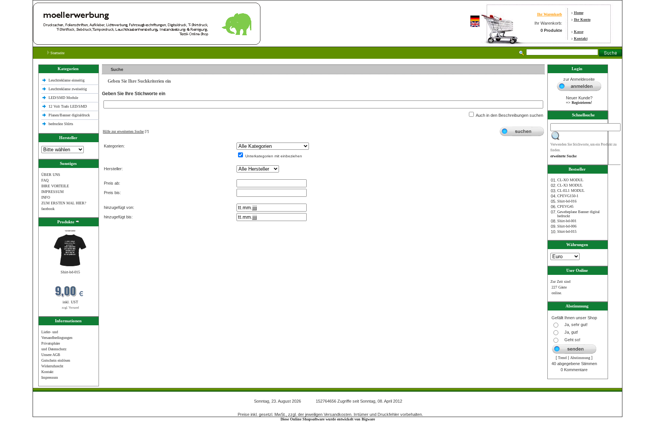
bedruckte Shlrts (61, 124)
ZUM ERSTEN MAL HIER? (63, 203)
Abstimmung (580, 358)
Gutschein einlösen (55, 360)
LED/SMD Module (63, 98)
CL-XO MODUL (570, 180)
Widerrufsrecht (52, 366)
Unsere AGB (50, 355)
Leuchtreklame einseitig (67, 80)
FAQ (45, 180)
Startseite (56, 53)
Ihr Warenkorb (549, 14)
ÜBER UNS (50, 175)
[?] (126, 131)
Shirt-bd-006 (567, 226)
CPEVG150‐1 (567, 196)
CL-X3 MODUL (570, 185)
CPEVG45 (565, 206)
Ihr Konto (582, 19)
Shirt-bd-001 (567, 221)
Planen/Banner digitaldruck (69, 115)
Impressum (49, 377)
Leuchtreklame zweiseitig (68, 89)
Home (578, 13)
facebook (48, 209)
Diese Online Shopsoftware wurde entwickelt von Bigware (327, 419)
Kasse (578, 32)
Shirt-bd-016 (567, 201)
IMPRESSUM (52, 192)
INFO (45, 197)
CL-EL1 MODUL (570, 190)
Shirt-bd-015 (70, 272)
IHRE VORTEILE (55, 186)
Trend (562, 358)
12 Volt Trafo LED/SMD (68, 106)
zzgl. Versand (70, 307)
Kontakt (581, 38)
